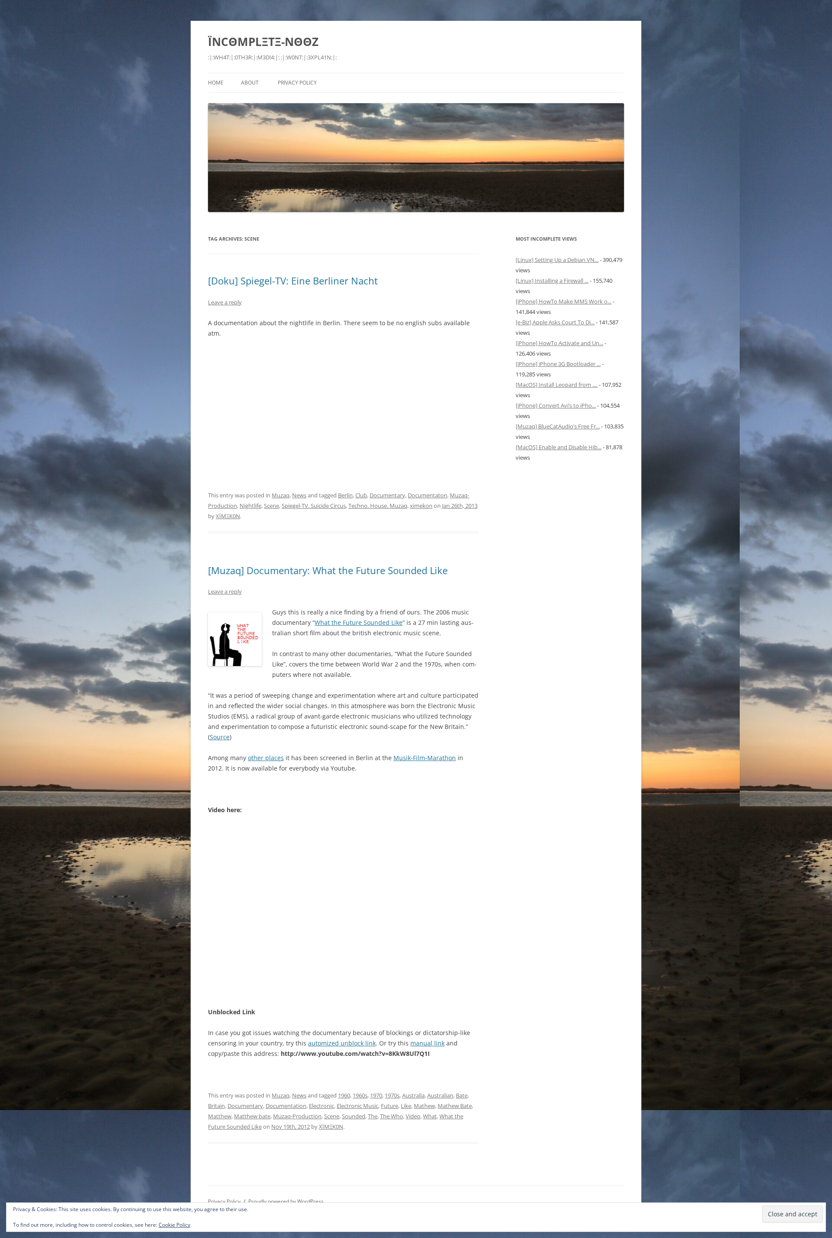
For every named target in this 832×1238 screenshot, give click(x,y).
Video (413, 1116)
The (372, 1116)
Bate (462, 1095)
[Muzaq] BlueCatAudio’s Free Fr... (558, 426)
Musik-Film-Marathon (424, 758)
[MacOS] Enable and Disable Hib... (558, 447)
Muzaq (280, 495)
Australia (413, 1095)
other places (266, 758)
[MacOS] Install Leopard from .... (557, 385)
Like (406, 1106)
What (430, 1116)
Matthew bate (252, 1116)
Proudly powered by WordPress (286, 1201)
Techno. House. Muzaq (377, 506)
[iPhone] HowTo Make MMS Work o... (563, 301)
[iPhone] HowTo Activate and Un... (559, 343)
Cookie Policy (174, 1224)
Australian (440, 1095)
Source (220, 737)
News (299, 495)
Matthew (219, 1116)
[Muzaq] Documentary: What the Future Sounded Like (328, 570)
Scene (271, 506)
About (250, 82)
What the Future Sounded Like (359, 622)
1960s (360, 1095)
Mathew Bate (455, 1106)
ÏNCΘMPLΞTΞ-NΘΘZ (263, 41)
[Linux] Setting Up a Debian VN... (557, 260)
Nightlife (250, 506)
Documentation (286, 1106)
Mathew (424, 1106)
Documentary (387, 495)
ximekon (421, 506)
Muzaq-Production (297, 1116)
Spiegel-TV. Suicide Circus (314, 506)
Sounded (353, 1116)
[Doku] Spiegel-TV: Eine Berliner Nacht (293, 280)
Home (216, 82)
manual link (427, 1043)
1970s (392, 1095)
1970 (376, 1095)
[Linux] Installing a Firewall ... (552, 280)
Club (361, 495)
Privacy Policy (297, 82)
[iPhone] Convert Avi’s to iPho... (556, 405)
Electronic (321, 1106)
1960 (344, 1095)
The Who (391, 1116)
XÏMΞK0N (228, 516)
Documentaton (427, 495)
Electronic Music (357, 1106)
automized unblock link (342, 1043)
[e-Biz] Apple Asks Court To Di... (555, 322)
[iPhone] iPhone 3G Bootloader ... (558, 364)
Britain (216, 1106)
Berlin (345, 495)
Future (389, 1106)
